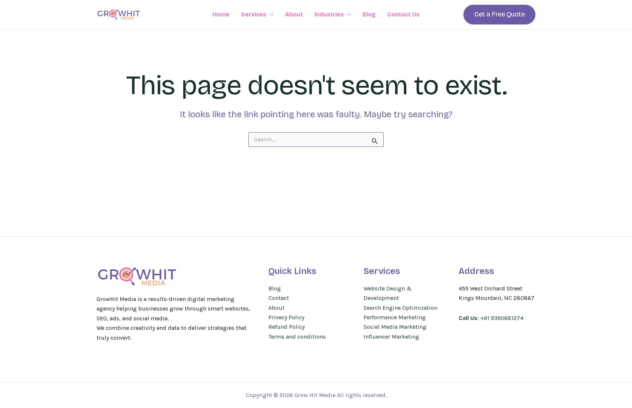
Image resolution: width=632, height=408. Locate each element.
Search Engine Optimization (400, 307)
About (294, 14)
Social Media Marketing (395, 326)
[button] (270, 14)
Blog (369, 14)
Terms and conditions (297, 336)
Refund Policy (286, 326)
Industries (329, 14)
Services (253, 14)
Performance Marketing (395, 317)
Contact (278, 297)
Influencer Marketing (391, 336)
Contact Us (403, 14)
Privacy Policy (286, 317)
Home (220, 14)
